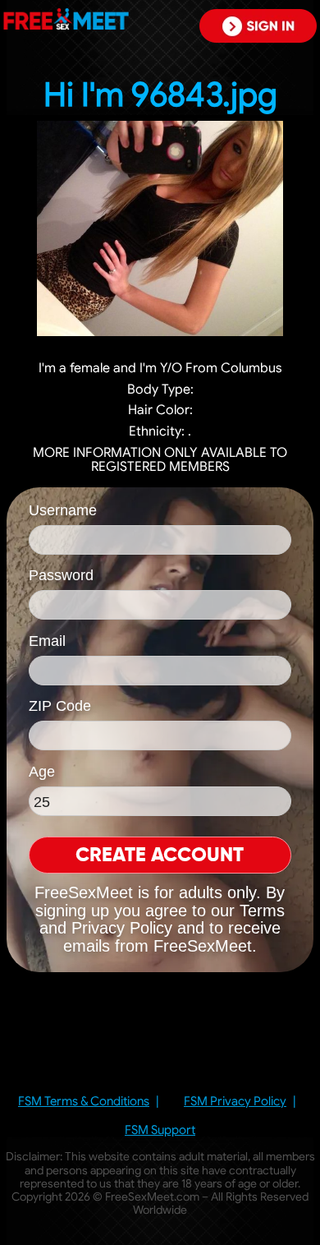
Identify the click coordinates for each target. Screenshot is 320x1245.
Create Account (159, 855)
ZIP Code (60, 706)
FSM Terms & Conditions (83, 1101)
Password (61, 575)
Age (42, 771)
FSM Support (160, 1130)
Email (47, 641)
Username (63, 510)
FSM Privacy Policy (235, 1101)
